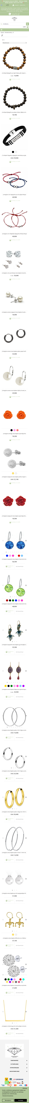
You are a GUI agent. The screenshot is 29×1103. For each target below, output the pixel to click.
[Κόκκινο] (18, 556)
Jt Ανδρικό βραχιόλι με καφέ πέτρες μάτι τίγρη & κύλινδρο (15, 73)
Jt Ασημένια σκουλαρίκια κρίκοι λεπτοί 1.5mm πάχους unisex (15, 852)
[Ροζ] (14, 431)
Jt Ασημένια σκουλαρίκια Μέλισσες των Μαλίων (14, 938)
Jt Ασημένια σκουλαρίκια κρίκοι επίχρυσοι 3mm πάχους (15, 811)
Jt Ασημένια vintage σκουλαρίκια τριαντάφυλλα (14, 433)
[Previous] (3, 540)
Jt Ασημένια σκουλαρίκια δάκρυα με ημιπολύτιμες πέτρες (15, 689)
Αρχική (2, 32)
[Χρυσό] (13, 474)
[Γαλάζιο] (21, 556)
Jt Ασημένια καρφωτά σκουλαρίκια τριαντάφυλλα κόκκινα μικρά (15, 516)
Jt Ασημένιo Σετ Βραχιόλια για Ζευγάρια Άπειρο (14, 194)
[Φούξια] (13, 556)
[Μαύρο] (13, 153)
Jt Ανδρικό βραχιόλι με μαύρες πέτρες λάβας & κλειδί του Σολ (15, 112)
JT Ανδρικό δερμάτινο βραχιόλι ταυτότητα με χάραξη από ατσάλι (15, 155)
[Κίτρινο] (5, 687)
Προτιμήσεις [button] (8, 1100)
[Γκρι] (15, 983)
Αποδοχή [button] (20, 1100)
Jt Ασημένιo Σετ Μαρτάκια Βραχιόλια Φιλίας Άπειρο (14, 233)
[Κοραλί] (17, 431)
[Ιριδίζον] (21, 983)
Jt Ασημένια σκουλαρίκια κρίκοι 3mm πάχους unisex (14, 771)
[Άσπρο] (15, 556)
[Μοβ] (23, 687)
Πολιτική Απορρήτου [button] (7, 1095)
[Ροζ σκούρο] (18, 983)
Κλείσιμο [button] (25, 1088)
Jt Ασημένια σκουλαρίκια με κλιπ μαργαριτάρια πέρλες (15, 893)
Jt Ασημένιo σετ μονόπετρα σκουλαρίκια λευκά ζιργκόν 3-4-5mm (15, 273)
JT (13, 32)
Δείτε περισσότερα (19, 566)
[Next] (26, 540)
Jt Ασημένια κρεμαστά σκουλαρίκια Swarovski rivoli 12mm (15, 559)
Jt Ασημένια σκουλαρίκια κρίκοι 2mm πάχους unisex (14, 730)
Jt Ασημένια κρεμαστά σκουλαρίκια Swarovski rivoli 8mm (15, 603)
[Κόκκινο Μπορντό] (7, 601)
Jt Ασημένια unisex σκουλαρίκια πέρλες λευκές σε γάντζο (15, 390)
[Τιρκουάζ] (23, 980)
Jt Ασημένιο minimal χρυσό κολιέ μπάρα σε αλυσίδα (14, 1026)
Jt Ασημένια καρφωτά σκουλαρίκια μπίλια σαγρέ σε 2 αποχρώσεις (15, 476)
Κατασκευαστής (8, 32)
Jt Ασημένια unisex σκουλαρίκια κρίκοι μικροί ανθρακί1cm (15, 351)
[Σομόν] (13, 983)
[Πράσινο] (13, 601)
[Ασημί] (15, 153)
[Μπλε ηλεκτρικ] (7, 556)
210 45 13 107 (15, 14)
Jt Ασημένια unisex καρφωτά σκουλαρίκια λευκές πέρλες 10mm (15, 312)
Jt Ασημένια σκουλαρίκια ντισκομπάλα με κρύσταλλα (14, 985)
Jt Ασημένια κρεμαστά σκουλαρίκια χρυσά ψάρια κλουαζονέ (15, 644)
